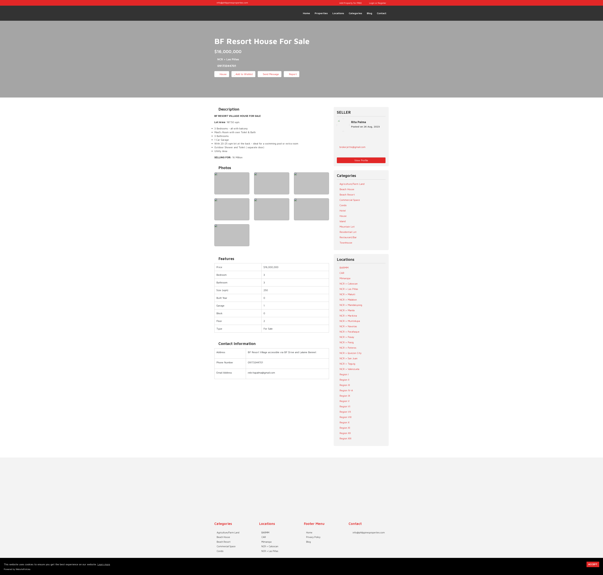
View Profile (361, 160)
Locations (338, 13)
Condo (343, 205)
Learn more (103, 564)
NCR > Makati (347, 294)
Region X (344, 422)
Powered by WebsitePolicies (17, 569)
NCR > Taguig (347, 363)
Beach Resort (347, 194)
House (223, 74)
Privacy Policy (313, 537)
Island (342, 221)
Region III (344, 385)
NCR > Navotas (348, 326)
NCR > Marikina (348, 315)
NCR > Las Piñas (348, 289)
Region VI (344, 406)
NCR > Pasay (346, 337)
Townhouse (345, 242)
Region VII (345, 411)
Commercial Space (349, 199)
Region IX (344, 395)
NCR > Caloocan (348, 283)
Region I (344, 374)
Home (306, 13)
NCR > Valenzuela (349, 369)
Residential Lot (347, 232)
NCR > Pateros (347, 347)
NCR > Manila (347, 310)
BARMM (343, 267)
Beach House (346, 189)
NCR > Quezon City (350, 353)
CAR (341, 272)
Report (292, 74)
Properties (321, 13)
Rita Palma (358, 122)
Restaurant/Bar (348, 237)
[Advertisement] (301, 480)
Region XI (344, 427)
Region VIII (345, 417)
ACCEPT (592, 564)
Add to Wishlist (244, 74)
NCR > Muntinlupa (349, 321)
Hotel (342, 210)
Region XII (345, 433)
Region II (344, 379)
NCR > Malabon (348, 299)
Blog (369, 13)
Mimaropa (344, 278)
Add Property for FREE (350, 3)
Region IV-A (346, 390)
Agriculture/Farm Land (351, 183)
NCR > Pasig (346, 342)
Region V (344, 401)
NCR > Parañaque (349, 331)
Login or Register (377, 3)
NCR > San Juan (348, 358)
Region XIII (345, 438)
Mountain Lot (347, 226)
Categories (355, 13)
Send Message (270, 74)
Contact (381, 13)
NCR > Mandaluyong (350, 305)
